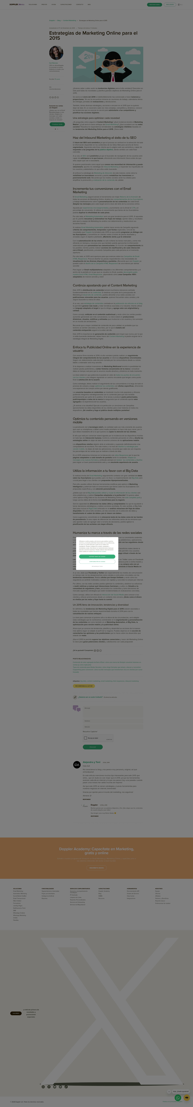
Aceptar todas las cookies (97, 556)
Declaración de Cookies (99, 551)
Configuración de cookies (97, 561)
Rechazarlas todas (97, 566)
